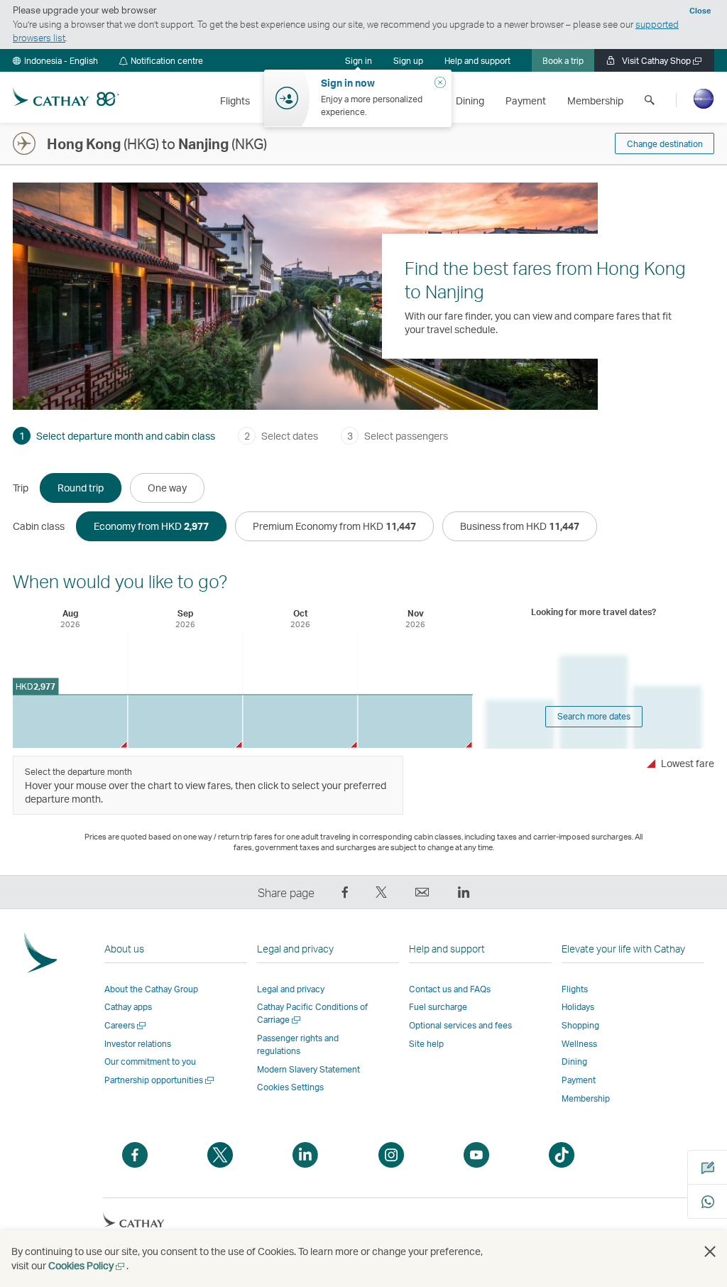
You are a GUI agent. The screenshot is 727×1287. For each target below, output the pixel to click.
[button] (55, 60)
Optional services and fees (460, 1025)
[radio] (80, 488)
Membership (586, 1098)
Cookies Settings (290, 1087)
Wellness (579, 1043)
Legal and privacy (290, 989)
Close (700, 11)
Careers (126, 1025)
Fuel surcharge (438, 1006)
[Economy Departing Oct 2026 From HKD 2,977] (300, 721)
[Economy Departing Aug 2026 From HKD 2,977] (70, 721)
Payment (579, 1080)
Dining (574, 1061)
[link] (408, 60)
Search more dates (593, 716)
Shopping (580, 1025)
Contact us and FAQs (450, 989)
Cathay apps (128, 1006)
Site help (426, 1043)
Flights (575, 989)
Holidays (578, 1006)
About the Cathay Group (151, 989)
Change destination (665, 144)
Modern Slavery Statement (308, 1069)
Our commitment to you (150, 1061)
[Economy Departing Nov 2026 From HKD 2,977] (415, 721)
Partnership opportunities (160, 1080)
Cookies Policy (87, 1265)
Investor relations (137, 1043)
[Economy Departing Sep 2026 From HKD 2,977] (185, 721)
